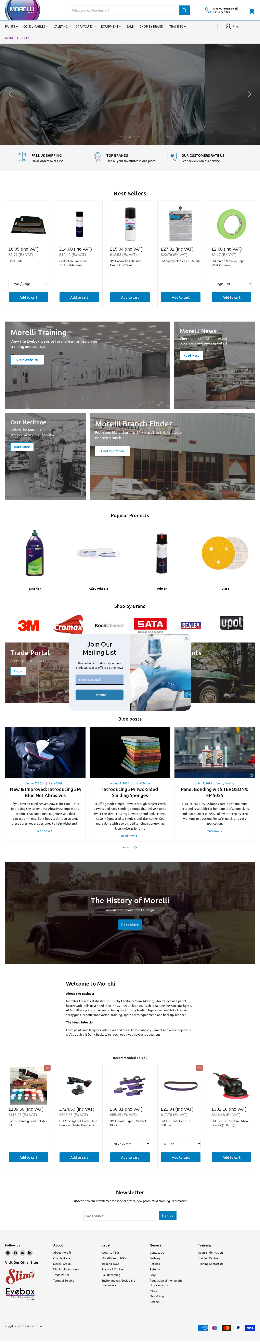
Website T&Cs (110, 1252)
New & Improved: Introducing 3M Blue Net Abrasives (45, 792)
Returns (155, 1263)
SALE (130, 26)
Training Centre (208, 1258)
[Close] (186, 638)
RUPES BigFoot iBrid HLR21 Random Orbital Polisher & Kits (78, 1123)
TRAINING (176, 26)
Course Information (210, 1252)
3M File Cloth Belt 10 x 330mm (176, 1123)
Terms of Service (63, 1280)
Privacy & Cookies (113, 1269)
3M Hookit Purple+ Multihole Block (128, 1123)
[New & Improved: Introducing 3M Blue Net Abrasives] (45, 752)
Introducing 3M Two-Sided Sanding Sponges (130, 792)
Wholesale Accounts (66, 1269)
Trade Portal (61, 1274)
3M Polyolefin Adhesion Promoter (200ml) (125, 263)
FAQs (153, 1274)
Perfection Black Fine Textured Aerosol (73, 263)
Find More (130, 105)
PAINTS (10, 26)
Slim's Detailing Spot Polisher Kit (28, 1123)
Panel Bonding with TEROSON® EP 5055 (215, 792)
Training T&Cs (110, 1263)
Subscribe (100, 695)
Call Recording (111, 1274)
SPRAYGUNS (84, 26)
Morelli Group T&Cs (114, 1258)
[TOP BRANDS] (130, 158)
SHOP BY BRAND (151, 26)
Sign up (167, 1215)
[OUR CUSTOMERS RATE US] (205, 158)
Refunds (155, 1269)
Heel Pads (15, 261)
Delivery (155, 1258)
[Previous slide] (11, 94)
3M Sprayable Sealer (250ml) (180, 261)
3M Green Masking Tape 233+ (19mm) (228, 263)
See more (128, 847)
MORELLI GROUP (17, 38)
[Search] (184, 10)
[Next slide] (249, 94)
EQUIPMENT (110, 26)
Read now (43, 831)
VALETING (61, 26)
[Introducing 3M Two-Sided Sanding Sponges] (130, 752)
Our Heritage (61, 1258)
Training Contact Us (210, 1263)
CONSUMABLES (34, 26)
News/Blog (157, 1296)
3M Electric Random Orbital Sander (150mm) (230, 1123)
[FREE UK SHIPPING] (55, 158)
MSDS (153, 1290)
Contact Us (157, 1252)
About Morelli (62, 1252)
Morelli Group (62, 1263)
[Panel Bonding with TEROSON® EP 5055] (214, 752)
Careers (154, 1301)
